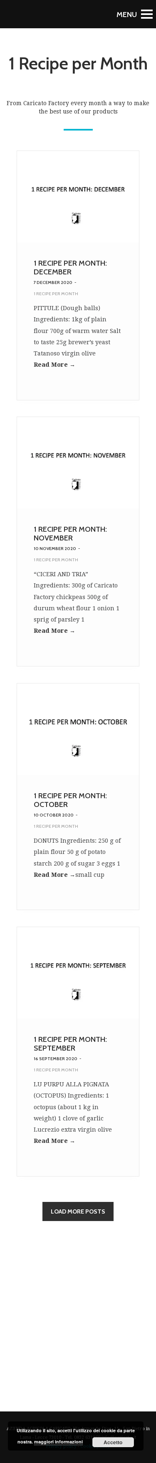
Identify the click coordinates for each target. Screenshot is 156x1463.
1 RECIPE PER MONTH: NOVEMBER (70, 534)
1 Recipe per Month (56, 293)
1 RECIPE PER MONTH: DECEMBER (70, 268)
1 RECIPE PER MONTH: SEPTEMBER (70, 1044)
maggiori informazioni (58, 1441)
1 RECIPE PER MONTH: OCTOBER (70, 800)
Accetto (113, 1442)
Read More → (54, 364)
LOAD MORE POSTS (78, 1211)
